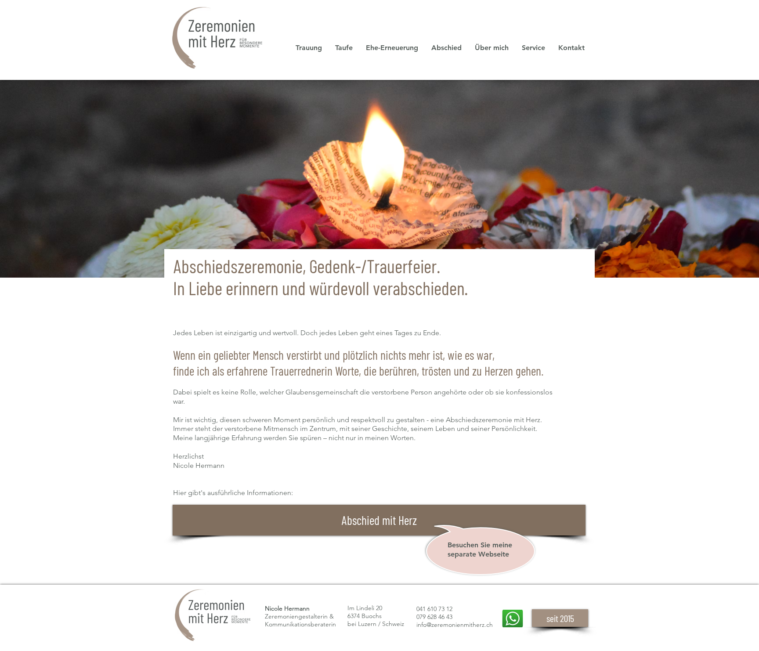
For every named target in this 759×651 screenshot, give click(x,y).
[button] (533, 47)
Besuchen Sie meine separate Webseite (480, 549)
